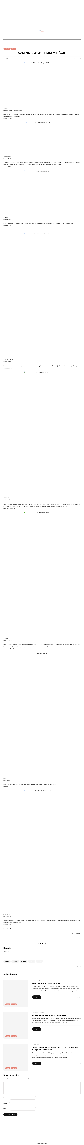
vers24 (39, 961)
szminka (23, 961)
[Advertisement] (42, 11)
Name (5, 1097)
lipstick (15, 961)
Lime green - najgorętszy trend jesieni (50, 1015)
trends (32, 961)
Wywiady (33, 42)
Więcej (37, 997)
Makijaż (7, 48)
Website (5, 1108)
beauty (7, 961)
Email (5, 1103)
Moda (17, 42)
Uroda (48, 42)
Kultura (55, 42)
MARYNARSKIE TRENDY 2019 (46, 983)
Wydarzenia (64, 42)
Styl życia (41, 42)
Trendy (14, 1004)
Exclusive (24, 42)
